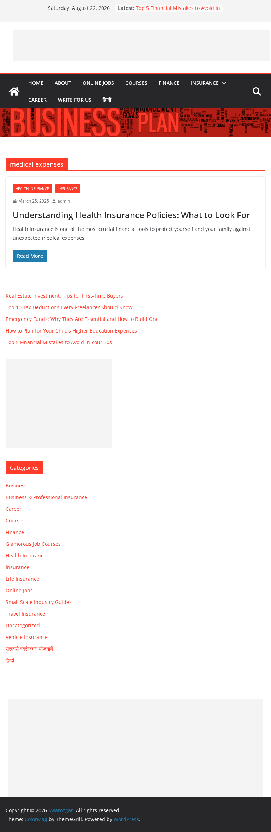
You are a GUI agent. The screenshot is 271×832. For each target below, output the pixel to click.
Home (35, 82)
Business (16, 485)
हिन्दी (107, 99)
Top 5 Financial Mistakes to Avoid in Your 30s (59, 342)
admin (64, 201)
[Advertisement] (141, 45)
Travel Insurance (25, 613)
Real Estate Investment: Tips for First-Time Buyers (64, 295)
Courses (136, 82)
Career (37, 99)
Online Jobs (98, 82)
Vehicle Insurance (27, 637)
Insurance (205, 82)
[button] (223, 83)
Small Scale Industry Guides (39, 602)
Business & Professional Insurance (46, 497)
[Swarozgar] (14, 91)
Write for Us (74, 99)
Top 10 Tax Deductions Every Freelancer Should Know (69, 307)
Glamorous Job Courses (33, 543)
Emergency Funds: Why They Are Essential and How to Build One (82, 319)
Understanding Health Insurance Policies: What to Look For (131, 215)
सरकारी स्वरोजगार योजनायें (29, 648)
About (63, 82)
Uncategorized (23, 625)
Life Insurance (22, 578)
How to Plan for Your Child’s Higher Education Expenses (71, 330)
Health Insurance (32, 188)
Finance (169, 82)
